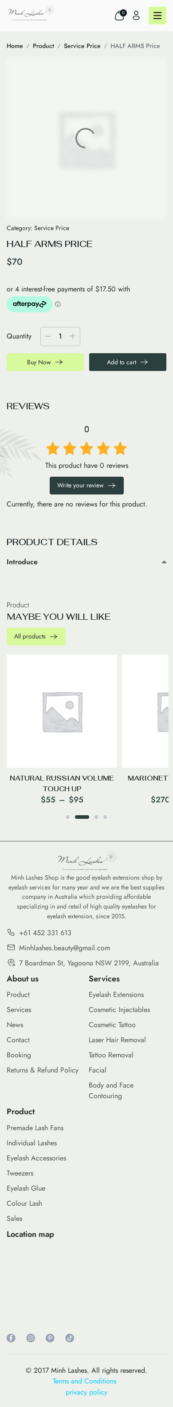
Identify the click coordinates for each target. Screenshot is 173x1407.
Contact (18, 1040)
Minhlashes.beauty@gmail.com (64, 948)
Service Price (82, 46)
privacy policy (86, 1392)
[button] (68, 817)
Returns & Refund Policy (43, 1070)
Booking (19, 1055)
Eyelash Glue (26, 1188)
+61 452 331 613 (45, 933)
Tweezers (20, 1173)
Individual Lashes (32, 1143)
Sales (14, 1218)
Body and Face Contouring (111, 1090)
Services (19, 1009)
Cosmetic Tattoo (112, 1025)
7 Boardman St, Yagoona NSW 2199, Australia (89, 963)
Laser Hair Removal (117, 1040)
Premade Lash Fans (35, 1128)
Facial (97, 1070)
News (15, 1025)
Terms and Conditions (87, 1381)
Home (15, 46)
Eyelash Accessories (36, 1158)
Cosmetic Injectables (119, 1009)
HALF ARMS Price (135, 46)
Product (43, 46)
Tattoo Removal (111, 1055)
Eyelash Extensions (116, 994)
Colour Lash (24, 1203)
